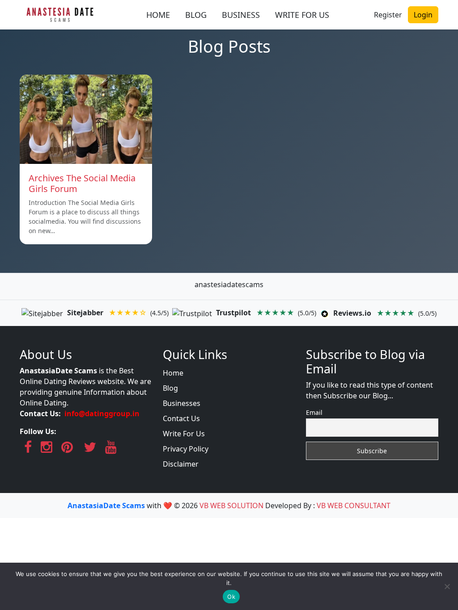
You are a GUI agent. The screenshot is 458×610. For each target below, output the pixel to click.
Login (423, 15)
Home (173, 373)
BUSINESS (241, 14)
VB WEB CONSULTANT (353, 505)
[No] (446, 586)
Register (388, 15)
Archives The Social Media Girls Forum (82, 183)
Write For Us (184, 434)
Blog (170, 388)
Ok (231, 596)
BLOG (196, 14)
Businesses (181, 403)
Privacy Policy (185, 449)
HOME (158, 14)
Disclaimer (181, 464)
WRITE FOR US (302, 14)
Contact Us (181, 418)
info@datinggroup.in (102, 413)
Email (314, 412)
